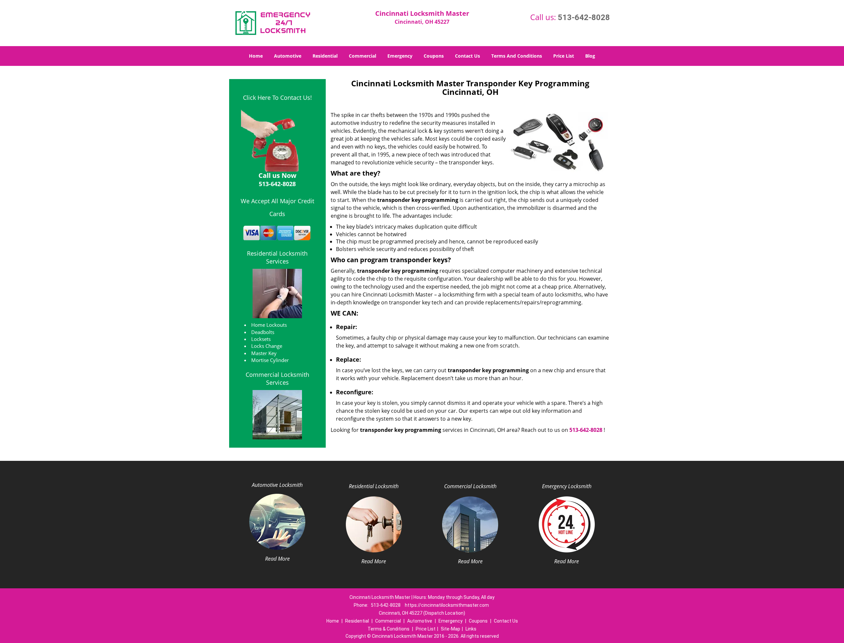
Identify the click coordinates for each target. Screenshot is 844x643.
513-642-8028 (584, 17)
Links (471, 628)
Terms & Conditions (388, 628)
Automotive (287, 56)
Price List (563, 56)
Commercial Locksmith (470, 486)
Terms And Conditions (516, 56)
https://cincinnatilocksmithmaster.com (447, 605)
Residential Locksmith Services (277, 257)
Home (256, 56)
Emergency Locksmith (566, 486)
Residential (325, 56)
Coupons (434, 56)
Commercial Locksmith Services (277, 378)
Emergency (399, 56)
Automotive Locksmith (277, 485)
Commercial (362, 56)
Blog (590, 56)
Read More (277, 558)
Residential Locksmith (374, 486)
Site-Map (450, 628)
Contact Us (467, 56)
